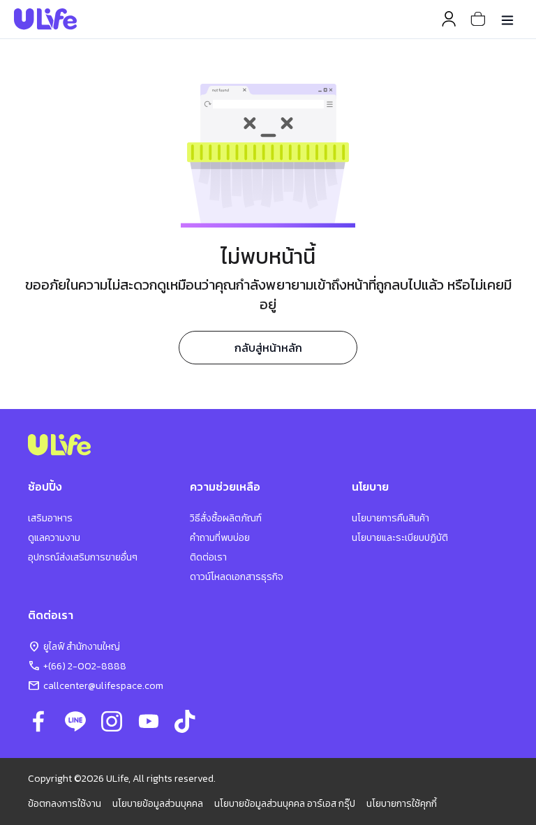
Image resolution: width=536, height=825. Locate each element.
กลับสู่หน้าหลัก (268, 347)
